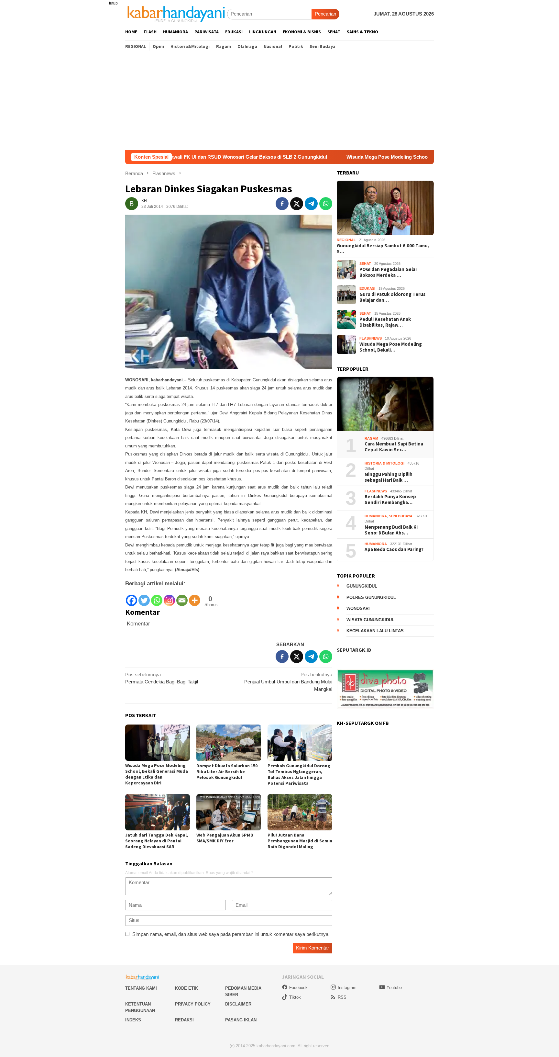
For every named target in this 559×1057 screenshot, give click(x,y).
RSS (342, 997)
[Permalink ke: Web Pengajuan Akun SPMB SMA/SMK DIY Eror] (228, 812)
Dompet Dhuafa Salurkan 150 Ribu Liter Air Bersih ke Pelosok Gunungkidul (227, 771)
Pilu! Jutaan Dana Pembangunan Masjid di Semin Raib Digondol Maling (300, 840)
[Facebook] (131, 597)
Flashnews (370, 339)
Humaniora (376, 516)
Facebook (298, 987)
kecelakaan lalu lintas (375, 631)
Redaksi (184, 1020)
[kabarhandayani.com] (176, 14)
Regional (346, 240)
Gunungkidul (361, 586)
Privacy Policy (193, 1004)
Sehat (365, 264)
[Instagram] (169, 597)
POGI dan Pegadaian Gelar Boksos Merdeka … (388, 272)
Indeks (133, 1020)
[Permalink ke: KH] (131, 203)
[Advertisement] (279, 101)
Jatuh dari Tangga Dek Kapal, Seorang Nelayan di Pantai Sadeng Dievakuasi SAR (156, 840)
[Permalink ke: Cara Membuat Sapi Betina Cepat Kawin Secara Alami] (385, 404)
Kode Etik (186, 988)
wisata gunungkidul (370, 619)
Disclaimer (238, 1004)
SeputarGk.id (354, 650)
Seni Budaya (400, 516)
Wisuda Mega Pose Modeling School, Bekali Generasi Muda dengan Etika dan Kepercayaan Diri (402, 157)
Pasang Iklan (241, 1020)
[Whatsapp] (156, 597)
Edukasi (367, 289)
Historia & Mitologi (384, 463)
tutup (113, 3)
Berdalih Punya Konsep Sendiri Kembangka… (390, 500)
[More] (194, 597)
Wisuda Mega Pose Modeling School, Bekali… (390, 347)
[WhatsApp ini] (325, 203)
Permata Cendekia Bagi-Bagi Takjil (161, 678)
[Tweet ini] (296, 203)
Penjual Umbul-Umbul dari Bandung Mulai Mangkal (288, 682)
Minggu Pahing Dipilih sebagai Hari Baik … (388, 477)
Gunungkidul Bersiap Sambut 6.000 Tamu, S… (383, 248)
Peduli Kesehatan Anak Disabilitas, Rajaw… (385, 322)
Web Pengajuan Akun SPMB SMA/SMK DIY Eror (224, 838)
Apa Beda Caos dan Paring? (394, 550)
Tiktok (295, 997)
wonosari (358, 608)
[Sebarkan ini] (282, 203)
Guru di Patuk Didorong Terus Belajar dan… (392, 297)
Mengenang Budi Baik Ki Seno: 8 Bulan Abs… (391, 530)
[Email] (182, 597)
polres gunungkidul (371, 597)
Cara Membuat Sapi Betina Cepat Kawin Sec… (394, 447)
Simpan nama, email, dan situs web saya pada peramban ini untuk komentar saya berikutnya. (231, 934)
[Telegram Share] (311, 203)
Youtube (394, 987)
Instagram (347, 987)
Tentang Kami (141, 988)
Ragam (371, 438)
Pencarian (325, 14)
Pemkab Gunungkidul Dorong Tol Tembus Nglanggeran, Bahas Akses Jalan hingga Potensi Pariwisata (299, 774)
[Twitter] (144, 597)
